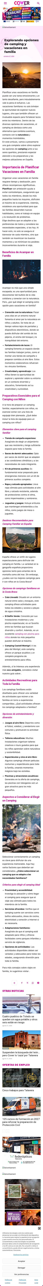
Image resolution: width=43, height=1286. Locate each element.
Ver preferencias (21, 1274)
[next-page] (7, 1131)
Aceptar (21, 1261)
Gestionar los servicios (20, 1255)
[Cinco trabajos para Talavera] (21, 1077)
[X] (27, 982)
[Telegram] (38, 982)
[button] (39, 1228)
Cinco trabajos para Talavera (18, 1090)
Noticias (5, 1012)
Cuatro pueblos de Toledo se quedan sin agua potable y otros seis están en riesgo (19, 1019)
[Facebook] (21, 982)
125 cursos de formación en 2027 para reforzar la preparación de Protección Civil (21, 1122)
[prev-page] (3, 1131)
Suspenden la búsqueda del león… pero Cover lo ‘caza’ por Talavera (21, 1054)
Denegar (21, 1268)
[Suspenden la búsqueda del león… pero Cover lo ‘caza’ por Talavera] (21, 1039)
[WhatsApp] (32, 982)
